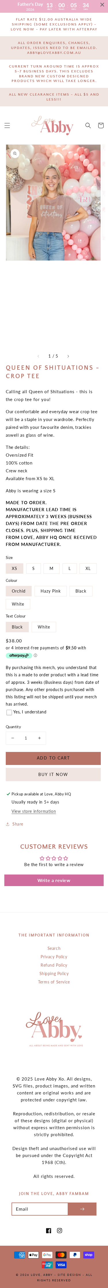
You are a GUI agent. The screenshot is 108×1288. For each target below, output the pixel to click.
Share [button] (17, 823)
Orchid (19, 591)
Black (80, 591)
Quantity (13, 726)
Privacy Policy (54, 956)
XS (14, 568)
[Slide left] (38, 356)
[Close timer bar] (102, 4)
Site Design (69, 1274)
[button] (7, 125)
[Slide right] (68, 356)
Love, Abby (42, 1274)
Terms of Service (54, 981)
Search (54, 948)
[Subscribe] (82, 1209)
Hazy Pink (51, 591)
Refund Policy (54, 965)
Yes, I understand (29, 711)
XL (88, 568)
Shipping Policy (54, 973)
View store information (34, 811)
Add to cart (53, 757)
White (18, 604)
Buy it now (53, 774)
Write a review (53, 880)
